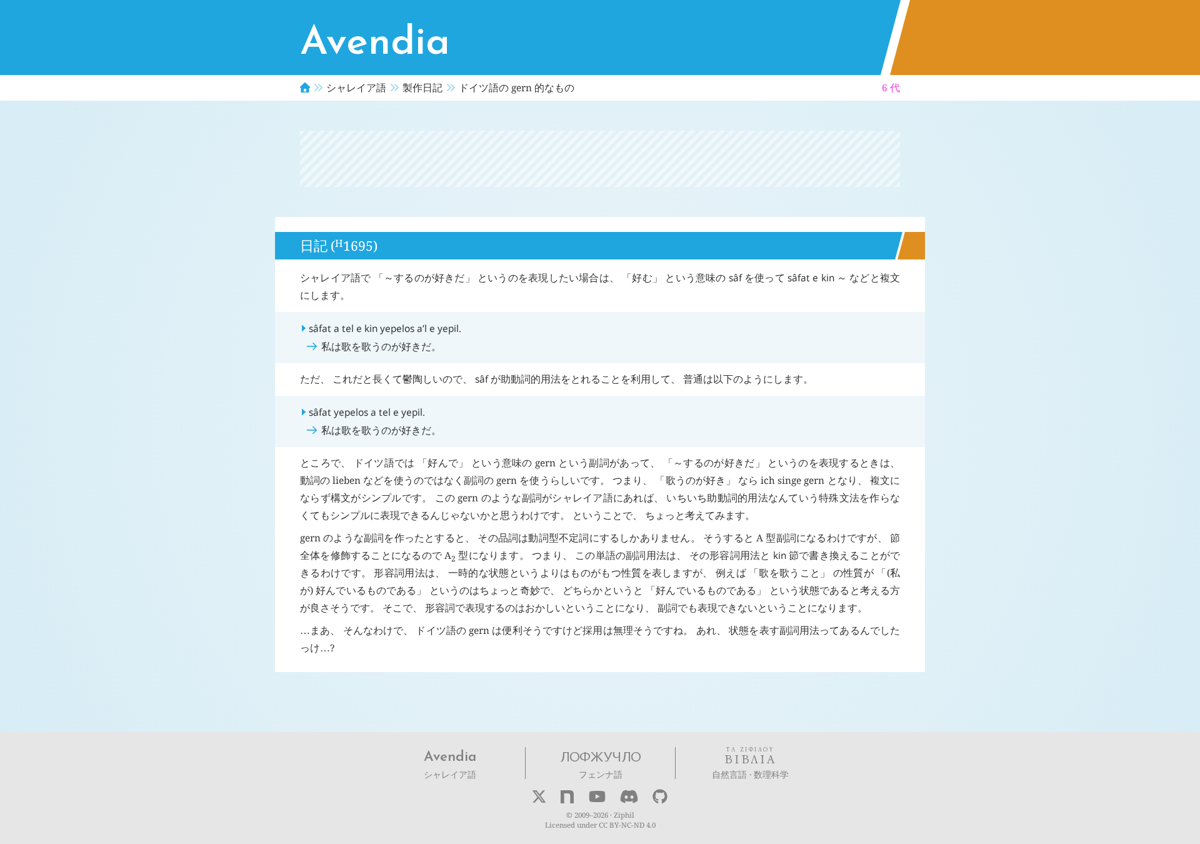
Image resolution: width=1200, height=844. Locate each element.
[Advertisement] (600, 159)
